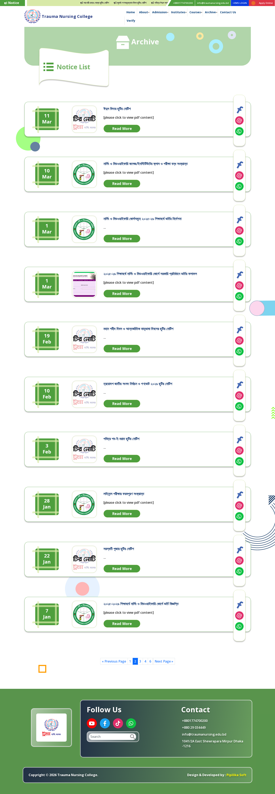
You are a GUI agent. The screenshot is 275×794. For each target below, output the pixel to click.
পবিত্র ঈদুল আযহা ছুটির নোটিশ (155, 2)
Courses (195, 12)
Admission (159, 12)
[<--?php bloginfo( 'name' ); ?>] (32, 16)
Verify (131, 20)
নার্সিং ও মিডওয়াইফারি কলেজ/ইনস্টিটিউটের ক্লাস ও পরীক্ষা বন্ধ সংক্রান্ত (145, 163)
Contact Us (228, 12)
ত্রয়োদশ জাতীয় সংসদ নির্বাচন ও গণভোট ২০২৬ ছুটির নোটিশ (137, 383)
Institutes (178, 12)
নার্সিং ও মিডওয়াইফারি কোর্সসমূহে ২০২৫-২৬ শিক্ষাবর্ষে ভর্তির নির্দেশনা (142, 218)
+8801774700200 (183, 2)
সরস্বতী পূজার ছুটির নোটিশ (118, 548)
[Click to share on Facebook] (239, 109)
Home (130, 12)
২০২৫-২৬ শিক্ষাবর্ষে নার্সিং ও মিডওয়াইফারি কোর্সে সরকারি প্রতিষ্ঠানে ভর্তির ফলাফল (150, 273)
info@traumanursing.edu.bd (213, 2)
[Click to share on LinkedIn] (239, 120)
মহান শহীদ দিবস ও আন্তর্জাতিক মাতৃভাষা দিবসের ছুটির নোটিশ (138, 328)
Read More (122, 128)
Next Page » (164, 661)
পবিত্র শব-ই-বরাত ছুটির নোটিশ (121, 438)
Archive (210, 12)
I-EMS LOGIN (240, 2)
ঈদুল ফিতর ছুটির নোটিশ (117, 108)
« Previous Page (114, 661)
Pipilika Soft (236, 775)
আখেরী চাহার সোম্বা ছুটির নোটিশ (85, 2)
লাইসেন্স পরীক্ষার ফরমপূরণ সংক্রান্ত (123, 493)
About (143, 12)
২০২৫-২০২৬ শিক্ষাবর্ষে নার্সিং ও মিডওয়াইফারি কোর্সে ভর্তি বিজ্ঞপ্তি (141, 603)
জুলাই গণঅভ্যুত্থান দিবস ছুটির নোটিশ (120, 2)
